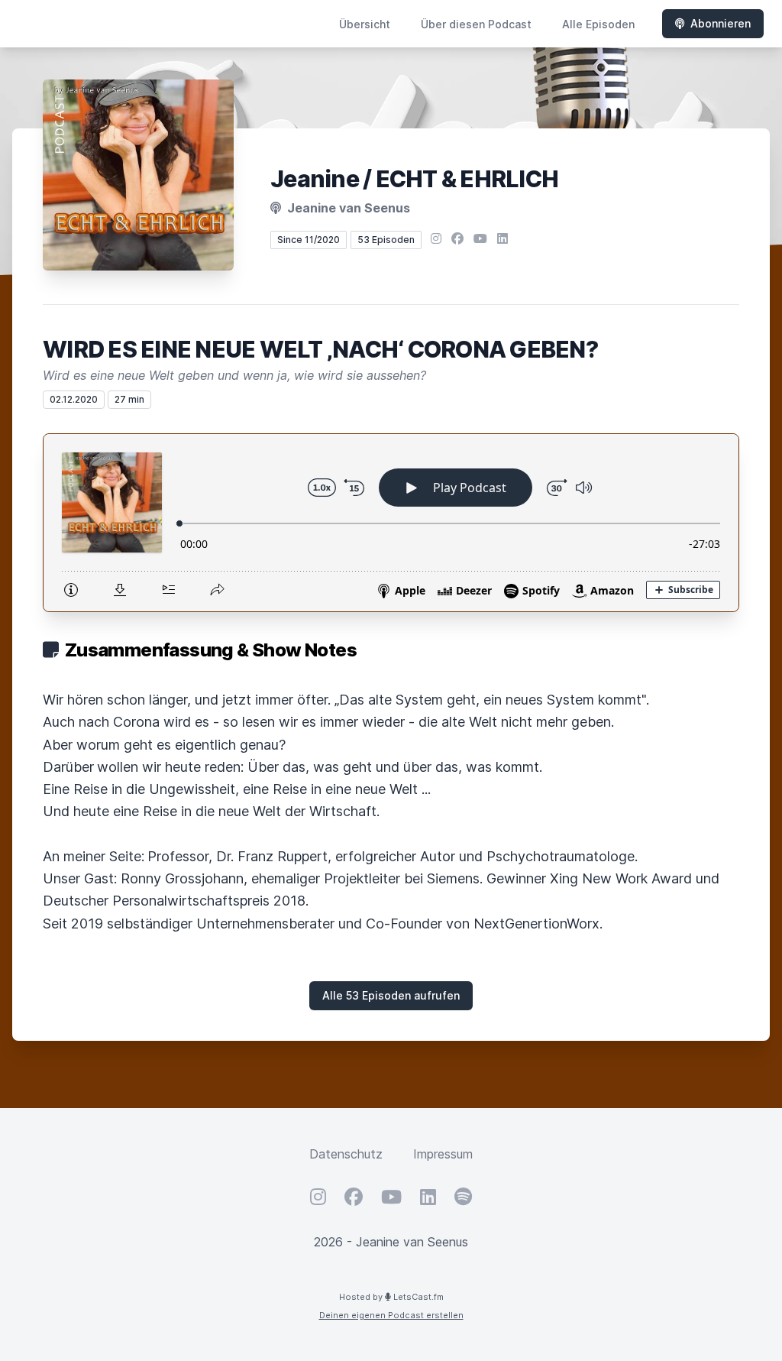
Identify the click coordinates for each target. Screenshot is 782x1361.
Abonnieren (720, 23)
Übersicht (364, 24)
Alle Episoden (598, 24)
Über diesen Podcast (476, 24)
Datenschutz (346, 1154)
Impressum (443, 1154)
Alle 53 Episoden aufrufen (391, 995)
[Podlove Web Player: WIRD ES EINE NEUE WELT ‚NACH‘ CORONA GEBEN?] (391, 522)
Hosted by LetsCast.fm (391, 1296)
